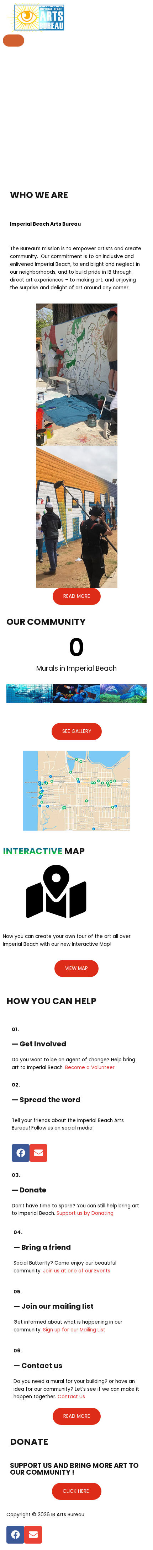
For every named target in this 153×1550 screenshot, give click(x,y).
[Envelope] (38, 1153)
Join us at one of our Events (76, 1270)
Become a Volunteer (90, 1067)
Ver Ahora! (118, 15)
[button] (77, 596)
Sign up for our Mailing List (74, 1329)
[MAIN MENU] (13, 40)
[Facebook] (21, 1153)
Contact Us (71, 1396)
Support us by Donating (85, 1213)
